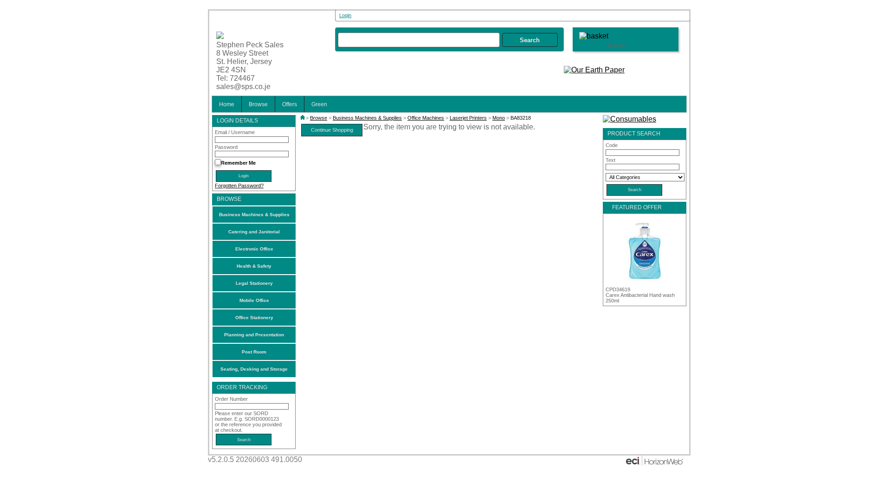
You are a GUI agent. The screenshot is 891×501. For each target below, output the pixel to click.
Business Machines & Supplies (254, 214)
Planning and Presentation (254, 334)
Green (319, 104)
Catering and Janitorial (254, 231)
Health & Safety (254, 266)
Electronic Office (254, 248)
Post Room (254, 351)
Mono (498, 118)
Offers (289, 104)
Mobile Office (254, 300)
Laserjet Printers (468, 118)
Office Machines (425, 118)
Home (226, 104)
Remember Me (238, 163)
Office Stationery (254, 317)
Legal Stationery (254, 283)
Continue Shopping (332, 130)
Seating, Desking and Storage (254, 369)
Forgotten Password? (239, 185)
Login (345, 15)
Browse (258, 104)
